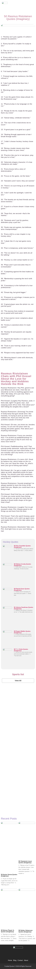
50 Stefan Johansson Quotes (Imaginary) (26, 931)
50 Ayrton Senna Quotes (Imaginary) (9, 875)
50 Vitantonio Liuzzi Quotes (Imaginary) (25, 861)
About (26, 960)
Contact (20, 960)
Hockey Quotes (10, 542)
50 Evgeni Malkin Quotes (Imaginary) (22, 631)
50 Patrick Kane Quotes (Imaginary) (22, 589)
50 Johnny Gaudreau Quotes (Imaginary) (23, 608)
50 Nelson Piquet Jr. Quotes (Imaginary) (7, 930)
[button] (32, 5)
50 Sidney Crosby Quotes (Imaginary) (22, 564)
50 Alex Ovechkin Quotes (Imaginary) (22, 546)
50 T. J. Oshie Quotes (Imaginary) (21, 649)
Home (10, 960)
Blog (14, 960)
